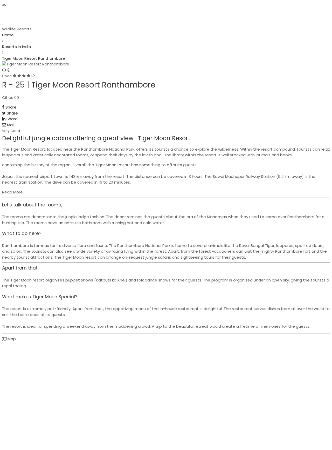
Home (8, 35)
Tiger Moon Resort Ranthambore (33, 58)
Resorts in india (16, 46)
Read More (12, 192)
